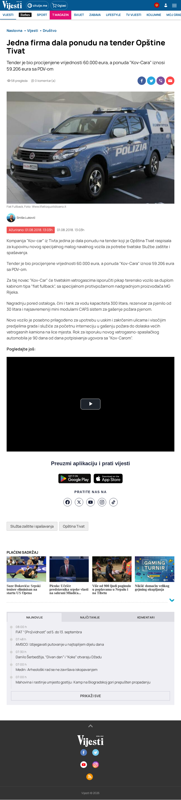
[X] (79, 502)
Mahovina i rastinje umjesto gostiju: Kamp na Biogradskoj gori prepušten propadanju (83, 682)
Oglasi (61, 6)
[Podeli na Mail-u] (170, 81)
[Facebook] (67, 502)
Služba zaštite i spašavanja (32, 526)
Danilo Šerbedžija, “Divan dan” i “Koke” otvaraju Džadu (59, 657)
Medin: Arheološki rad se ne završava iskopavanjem (57, 669)
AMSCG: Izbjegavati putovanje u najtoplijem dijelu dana (60, 644)
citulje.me (40, 6)
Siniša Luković (26, 218)
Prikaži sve (90, 695)
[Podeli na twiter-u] (151, 81)
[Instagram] (102, 502)
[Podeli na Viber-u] (160, 81)
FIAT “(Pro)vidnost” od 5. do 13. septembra (49, 632)
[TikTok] (113, 502)
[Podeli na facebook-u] (142, 81)
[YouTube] (90, 502)
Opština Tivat (74, 526)
